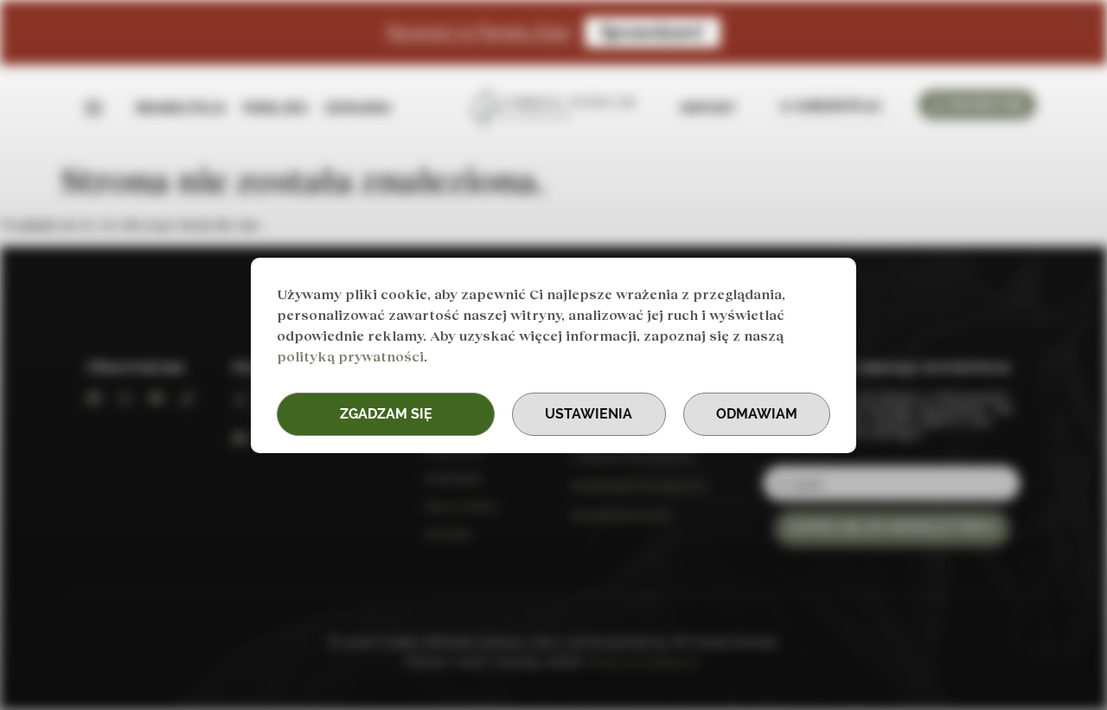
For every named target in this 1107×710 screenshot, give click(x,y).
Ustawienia (588, 414)
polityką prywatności (350, 356)
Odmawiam (756, 414)
